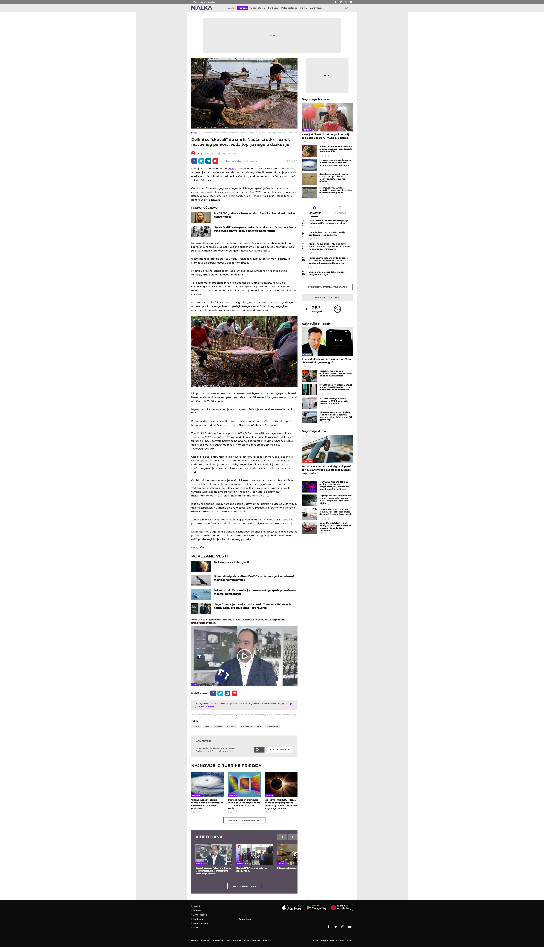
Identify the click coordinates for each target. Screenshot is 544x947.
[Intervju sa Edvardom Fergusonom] (295, 854)
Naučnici (231, 726)
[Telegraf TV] (351, 2)
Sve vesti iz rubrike (244, 820)
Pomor (218, 726)
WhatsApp (287, 703)
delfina (232, 168)
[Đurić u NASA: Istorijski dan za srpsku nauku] (254, 854)
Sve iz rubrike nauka (244, 886)
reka (259, 726)
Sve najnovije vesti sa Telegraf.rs (327, 287)
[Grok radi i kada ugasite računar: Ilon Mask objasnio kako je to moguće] (327, 341)
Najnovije (315, 99)
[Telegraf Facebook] (335, 2)
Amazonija (246, 726)
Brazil (207, 726)
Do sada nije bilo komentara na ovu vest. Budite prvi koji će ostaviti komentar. (216, 749)
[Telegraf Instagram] (346, 2)
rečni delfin (272, 726)
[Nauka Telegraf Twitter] (341, 2)
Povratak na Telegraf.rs (204, 2)
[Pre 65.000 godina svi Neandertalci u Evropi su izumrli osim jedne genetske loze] (201, 217)
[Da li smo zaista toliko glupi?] (201, 566)
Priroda (195, 133)
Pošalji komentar (280, 750)
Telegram (209, 706)
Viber (200, 706)
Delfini (196, 726)
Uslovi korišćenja (288, 715)
